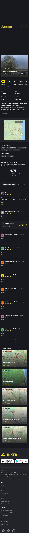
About (2, 485)
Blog (2, 490)
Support (3, 488)
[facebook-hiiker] (3, 530)
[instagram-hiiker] (13, 530)
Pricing (2, 498)
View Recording (21, 225)
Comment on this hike (8, 184)
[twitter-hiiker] (8, 530)
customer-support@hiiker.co (8, 512)
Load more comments (8, 341)
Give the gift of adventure (7, 503)
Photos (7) (23, 73)
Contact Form (4, 515)
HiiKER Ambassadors (6, 510)
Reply (2, 204)
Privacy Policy (4, 521)
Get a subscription (5, 501)
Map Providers (4, 493)
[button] (4, 113)
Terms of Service (5, 524)
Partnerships (4, 496)
